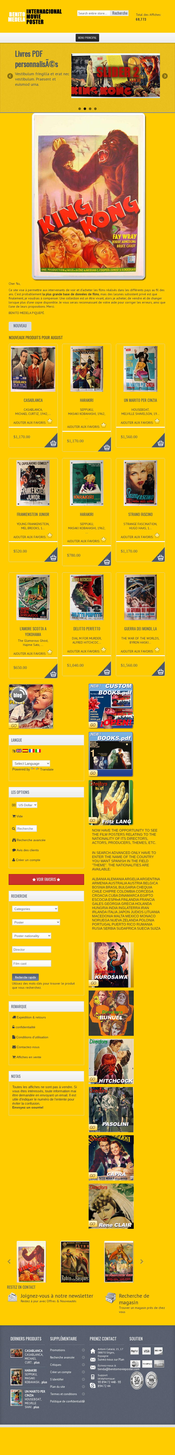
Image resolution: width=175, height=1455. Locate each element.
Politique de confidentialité (67, 1401)
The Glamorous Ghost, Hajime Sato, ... (33, 643)
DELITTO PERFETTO (86, 628)
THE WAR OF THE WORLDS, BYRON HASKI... (140, 640)
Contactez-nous (28, 1047)
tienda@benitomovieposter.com (118, 1369)
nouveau (20, 325)
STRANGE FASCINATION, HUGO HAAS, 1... (140, 526)
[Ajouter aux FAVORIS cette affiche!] (50, 421)
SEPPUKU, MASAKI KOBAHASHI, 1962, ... (86, 414)
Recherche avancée (31, 840)
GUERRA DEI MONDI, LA (140, 628)
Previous (10, 76)
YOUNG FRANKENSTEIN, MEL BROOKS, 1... (33, 526)
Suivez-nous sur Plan (111, 1359)
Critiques (55, 1365)
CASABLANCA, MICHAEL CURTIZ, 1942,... (33, 412)
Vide (19, 816)
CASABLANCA (33, 400)
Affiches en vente (28, 1057)
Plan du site (57, 1387)
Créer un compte (28, 860)
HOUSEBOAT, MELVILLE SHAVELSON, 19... (140, 412)
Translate (47, 769)
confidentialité (25, 1027)
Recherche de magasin (134, 1299)
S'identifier (57, 1379)
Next (164, 76)
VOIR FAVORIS (46, 879)
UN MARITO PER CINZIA (140, 400)
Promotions (57, 1350)
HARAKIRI (86, 400)
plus (37, 1362)
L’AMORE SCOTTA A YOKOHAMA (33, 631)
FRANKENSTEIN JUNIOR (33, 514)
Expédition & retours (31, 1017)
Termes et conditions (63, 1394)
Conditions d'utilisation (32, 1037)
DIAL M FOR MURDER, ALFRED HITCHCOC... (87, 640)
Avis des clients (28, 850)
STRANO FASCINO (140, 514)
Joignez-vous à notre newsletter (57, 1295)
